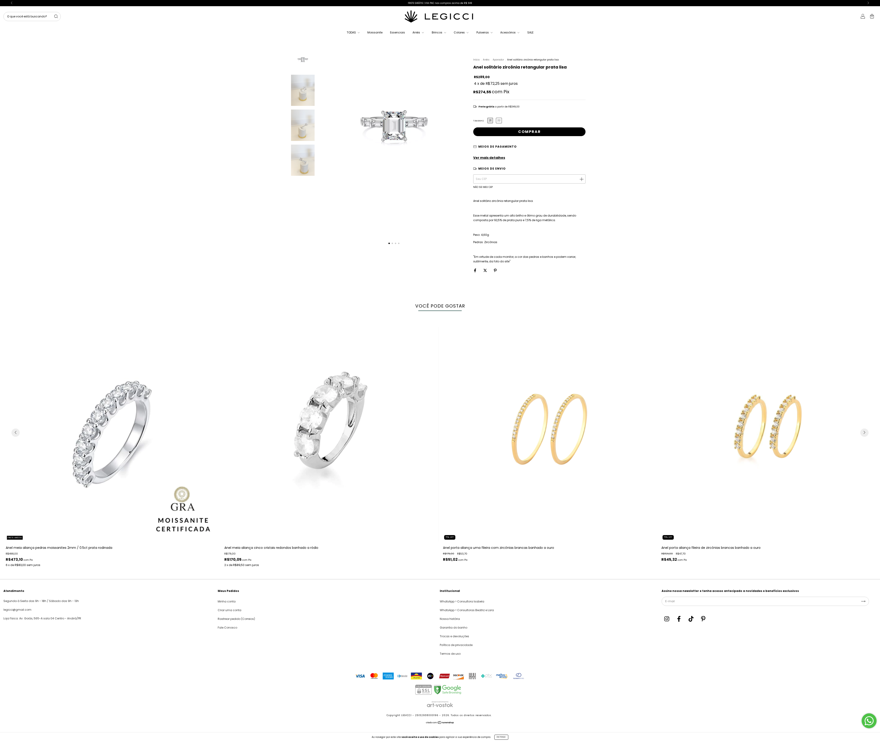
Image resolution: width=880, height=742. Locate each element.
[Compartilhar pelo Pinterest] (495, 270)
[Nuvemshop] (440, 723)
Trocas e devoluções (454, 636)
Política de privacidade (456, 645)
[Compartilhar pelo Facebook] (475, 270)
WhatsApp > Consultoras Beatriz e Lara (467, 610)
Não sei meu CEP (483, 187)
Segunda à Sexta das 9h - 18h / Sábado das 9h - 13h (41, 601)
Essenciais (397, 32)
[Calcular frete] (581, 179)
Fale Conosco (227, 627)
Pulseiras (483, 32)
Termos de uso (450, 654)
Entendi (501, 737)
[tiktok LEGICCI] (691, 619)
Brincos (437, 32)
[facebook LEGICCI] (679, 619)
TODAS (352, 32)
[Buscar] (56, 16)
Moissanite (374, 32)
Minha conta (227, 601)
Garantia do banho (453, 627)
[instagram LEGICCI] (667, 619)
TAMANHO (478, 121)
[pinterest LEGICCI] (703, 619)
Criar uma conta (229, 610)
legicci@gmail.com (17, 610)
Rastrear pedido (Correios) (236, 619)
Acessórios (508, 32)
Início (476, 59)
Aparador (498, 59)
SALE (530, 32)
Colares (459, 32)
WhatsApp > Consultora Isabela (462, 601)
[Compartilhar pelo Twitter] (485, 270)
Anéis (416, 32)
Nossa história (450, 619)
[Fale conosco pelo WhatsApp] (869, 720)
